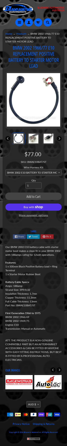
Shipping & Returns (43, 423)
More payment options (33, 215)
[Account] (29, 22)
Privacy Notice (21, 423)
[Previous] (7, 138)
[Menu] (19, 22)
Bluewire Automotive (32, 432)
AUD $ (32, 404)
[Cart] (38, 22)
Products (21, 33)
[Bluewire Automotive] (18, 9)
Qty (33, 180)
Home (8, 33)
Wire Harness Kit (33, 167)
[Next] (59, 138)
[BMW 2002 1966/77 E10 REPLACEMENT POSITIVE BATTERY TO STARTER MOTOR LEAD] (18, 139)
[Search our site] (48, 22)
